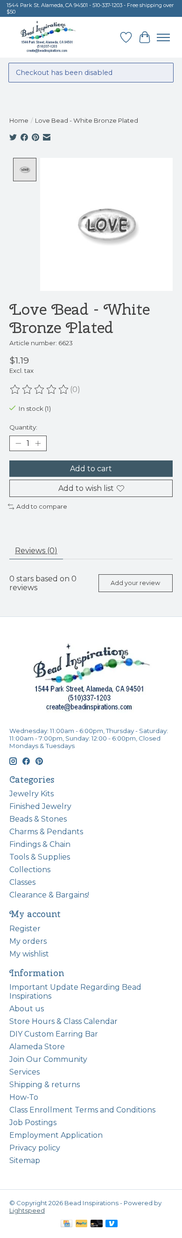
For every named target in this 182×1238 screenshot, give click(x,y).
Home (18, 120)
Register (25, 928)
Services (24, 1071)
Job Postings (32, 1122)
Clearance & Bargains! (49, 894)
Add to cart (91, 468)
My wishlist (29, 953)
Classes (22, 882)
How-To (23, 1097)
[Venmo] (111, 1224)
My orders (28, 941)
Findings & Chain (39, 844)
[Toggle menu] (163, 37)
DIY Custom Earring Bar (53, 1034)
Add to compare (41, 506)
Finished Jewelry (40, 806)
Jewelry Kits (31, 793)
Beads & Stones (38, 819)
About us (26, 1008)
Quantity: (23, 427)
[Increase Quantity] (38, 443)
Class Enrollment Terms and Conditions (82, 1109)
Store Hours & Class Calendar (63, 1021)
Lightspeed (27, 1210)
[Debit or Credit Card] (97, 1224)
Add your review (135, 582)
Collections (29, 869)
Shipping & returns (44, 1084)
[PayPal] (82, 1224)
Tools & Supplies (39, 857)
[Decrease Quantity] (18, 443)
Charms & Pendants (46, 831)
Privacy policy (34, 1147)
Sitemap (24, 1160)
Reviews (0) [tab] (36, 550)
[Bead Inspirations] (47, 37)
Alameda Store (37, 1046)
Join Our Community (48, 1059)
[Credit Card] (66, 1224)
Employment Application (56, 1135)
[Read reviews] (39, 389)
